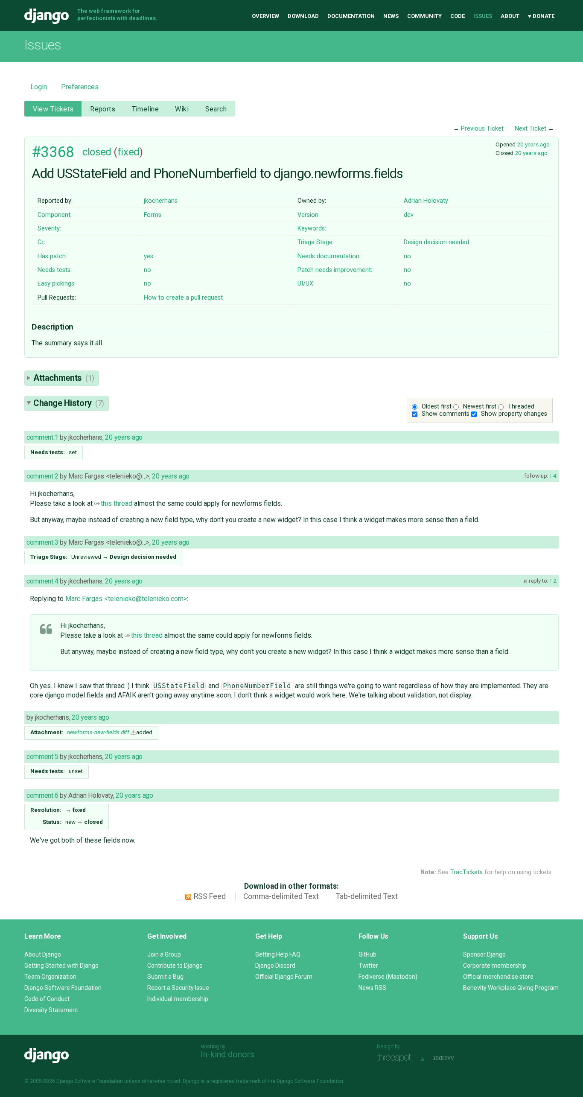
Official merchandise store (498, 976)
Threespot (397, 1058)
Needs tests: (55, 270)
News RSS (372, 987)
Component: (55, 215)
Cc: (42, 242)
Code (457, 16)
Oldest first (437, 406)
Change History (68, 403)
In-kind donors (227, 1054)
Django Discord (275, 965)
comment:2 (42, 476)
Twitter (368, 965)
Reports (102, 109)
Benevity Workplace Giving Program (511, 987)
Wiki (182, 109)
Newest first (479, 406)
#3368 (53, 151)
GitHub (367, 954)
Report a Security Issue (178, 987)
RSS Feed (210, 896)
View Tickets (53, 109)
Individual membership (177, 998)
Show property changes (514, 413)
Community (424, 16)
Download (303, 16)
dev (409, 215)
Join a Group (164, 954)
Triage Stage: (315, 242)
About (510, 16)
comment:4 (42, 581)
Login (38, 87)
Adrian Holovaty (426, 200)
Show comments (445, 413)
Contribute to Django (175, 965)
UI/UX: (306, 283)
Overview (265, 16)
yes (148, 256)
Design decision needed (436, 242)
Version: (308, 215)
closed (96, 152)
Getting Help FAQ (277, 954)
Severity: (49, 228)
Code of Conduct (47, 998)
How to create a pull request (183, 297)
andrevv (453, 1058)
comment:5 (42, 757)
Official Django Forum (283, 976)
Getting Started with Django (61, 965)
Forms (152, 215)
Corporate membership (494, 965)
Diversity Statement (51, 1010)
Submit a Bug (165, 976)
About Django (42, 954)
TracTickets (466, 872)
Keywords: (311, 228)
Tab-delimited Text (367, 896)
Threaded (521, 406)
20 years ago (533, 144)
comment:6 (42, 795)
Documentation (351, 16)
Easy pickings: (57, 283)
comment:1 (42, 437)
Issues (482, 16)
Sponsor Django (484, 954)
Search (216, 109)
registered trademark (235, 1081)
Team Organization (50, 976)
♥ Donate (541, 16)
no (407, 256)
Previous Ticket (482, 128)
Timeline (145, 109)
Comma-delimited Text (281, 896)
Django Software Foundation (63, 987)
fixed (128, 152)
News (391, 16)
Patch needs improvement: (334, 270)
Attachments (63, 378)
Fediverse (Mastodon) (388, 976)
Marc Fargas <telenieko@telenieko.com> (126, 599)
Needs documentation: (329, 256)
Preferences (80, 87)
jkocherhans (161, 200)
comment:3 (42, 542)
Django (46, 16)
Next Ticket (530, 128)
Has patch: (52, 256)
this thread (116, 503)
